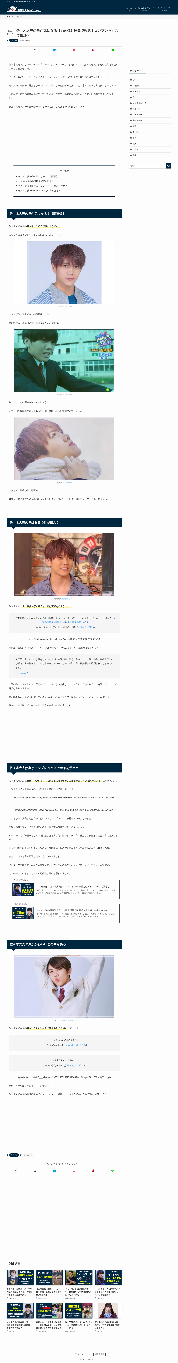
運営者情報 (99, 1354)
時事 (134, 126)
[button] (16, 50)
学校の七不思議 (67, 1020)
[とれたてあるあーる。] (24, 8)
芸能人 (135, 149)
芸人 (134, 143)
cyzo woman (21, 673)
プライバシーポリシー (83, 1354)
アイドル (14, 40)
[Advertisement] (64, 137)
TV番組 (136, 85)
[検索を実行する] (168, 166)
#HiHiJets (59, 622)
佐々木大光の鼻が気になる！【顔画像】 (38, 176)
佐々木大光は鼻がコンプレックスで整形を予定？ (42, 186)
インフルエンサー (140, 103)
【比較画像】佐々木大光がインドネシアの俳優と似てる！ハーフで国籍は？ (74, 886)
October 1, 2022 (84, 627)
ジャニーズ (28, 1155)
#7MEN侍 (81, 622)
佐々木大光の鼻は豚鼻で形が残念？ (36, 181)
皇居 (134, 138)
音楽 (134, 155)
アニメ (135, 97)
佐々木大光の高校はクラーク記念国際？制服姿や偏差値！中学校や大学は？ (74, 910)
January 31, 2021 (75, 1065)
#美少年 (70, 622)
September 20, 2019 (75, 1045)
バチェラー (137, 114)
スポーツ (136, 109)
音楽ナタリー (66, 599)
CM (134, 80)
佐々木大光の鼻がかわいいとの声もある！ (39, 190)
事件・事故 (137, 120)
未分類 (135, 132)
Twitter (67, 307)
